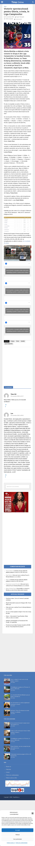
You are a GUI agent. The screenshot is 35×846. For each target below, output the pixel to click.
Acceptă (17, 830)
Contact (8, 772)
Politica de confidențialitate (21, 842)
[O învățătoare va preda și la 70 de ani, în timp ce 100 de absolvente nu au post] (7, 689)
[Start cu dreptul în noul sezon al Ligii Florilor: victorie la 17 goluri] (7, 682)
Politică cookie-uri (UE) (11, 777)
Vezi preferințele (17, 839)
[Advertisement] (17, 365)
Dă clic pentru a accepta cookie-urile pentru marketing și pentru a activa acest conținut (17, 253)
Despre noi (8, 766)
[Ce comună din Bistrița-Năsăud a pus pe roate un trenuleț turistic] (7, 697)
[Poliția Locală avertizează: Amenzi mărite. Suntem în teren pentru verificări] (7, 733)
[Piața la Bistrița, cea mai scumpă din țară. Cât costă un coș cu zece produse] (7, 749)
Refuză (17, 834)
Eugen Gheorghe (20, 17)
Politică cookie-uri (11, 842)
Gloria (17, 341)
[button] (32, 813)
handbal (23, 341)
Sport (5, 6)
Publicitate (8, 769)
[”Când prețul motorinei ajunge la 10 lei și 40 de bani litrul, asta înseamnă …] (7, 756)
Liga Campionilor (9, 343)
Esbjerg (12, 341)
